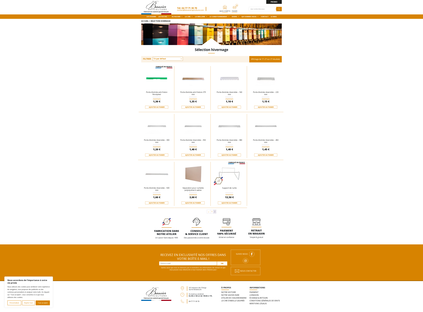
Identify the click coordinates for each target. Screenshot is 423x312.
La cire (188, 17)
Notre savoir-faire (230, 295)
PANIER (234, 11)
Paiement (254, 292)
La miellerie (200, 17)
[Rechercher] (279, 9)
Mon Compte (224, 11)
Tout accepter (43, 303)
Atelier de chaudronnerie (234, 298)
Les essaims (151, 17)
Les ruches (162, 17)
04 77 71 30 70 (189, 8)
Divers (234, 17)
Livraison (254, 295)
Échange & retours (259, 298)
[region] (28, 292)
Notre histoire (228, 292)
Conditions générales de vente (265, 300)
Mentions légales (258, 303)
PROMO (274, 2)
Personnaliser (14, 303)
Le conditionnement (218, 17)
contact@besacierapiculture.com (190, 10)
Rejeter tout (28, 303)
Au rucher (176, 17)
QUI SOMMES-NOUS (248, 17)
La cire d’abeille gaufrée (233, 300)
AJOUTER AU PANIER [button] (157, 107)
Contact (265, 17)
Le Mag (274, 17)
